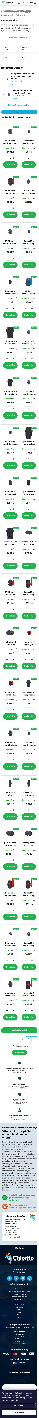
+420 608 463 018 (20, 1272)
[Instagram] (16, 1278)
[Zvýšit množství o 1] (13, 158)
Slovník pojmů (19, 1304)
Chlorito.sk (22, 1363)
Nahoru (20, 1052)
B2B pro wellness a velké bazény (19, 1291)
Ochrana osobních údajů (19, 1297)
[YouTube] (22, 1278)
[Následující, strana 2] (29, 1039)
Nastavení (19, 1405)
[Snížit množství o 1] (7, 158)
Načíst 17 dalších (19, 1030)
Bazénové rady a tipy (20, 1289)
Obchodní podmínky (19, 1294)
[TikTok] (29, 1278)
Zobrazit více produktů (18, 105)
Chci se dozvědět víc (18, 38)
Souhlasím (19, 1412)
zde (16, 1400)
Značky (19, 1310)
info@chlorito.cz (20, 1269)
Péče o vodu (20, 1307)
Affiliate (19, 1315)
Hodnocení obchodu (19, 1302)
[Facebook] (9, 1278)
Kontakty (19, 1317)
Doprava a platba (19, 1299)
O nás (19, 1312)
